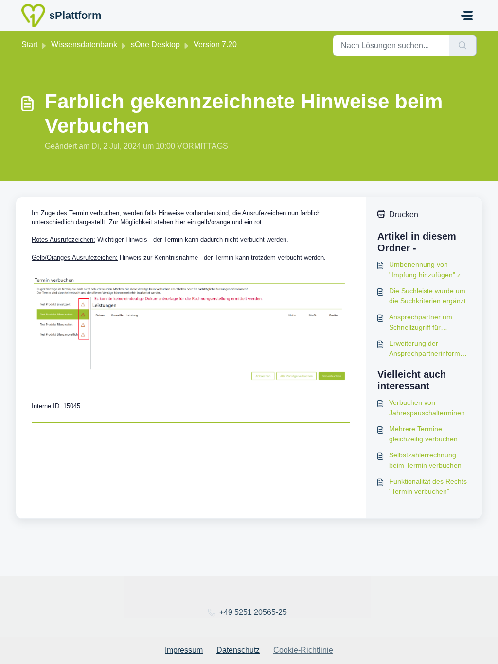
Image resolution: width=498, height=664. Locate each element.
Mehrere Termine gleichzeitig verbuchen (423, 434)
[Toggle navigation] (467, 15)
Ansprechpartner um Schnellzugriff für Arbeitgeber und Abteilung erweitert (429, 322)
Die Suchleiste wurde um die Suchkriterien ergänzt (427, 296)
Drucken (403, 214)
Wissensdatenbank (84, 44)
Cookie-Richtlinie (303, 650)
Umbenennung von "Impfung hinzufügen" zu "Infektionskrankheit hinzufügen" (426, 270)
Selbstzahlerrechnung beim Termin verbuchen (425, 460)
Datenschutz (238, 650)
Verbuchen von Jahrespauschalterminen (427, 408)
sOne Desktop (155, 44)
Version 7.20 (215, 44)
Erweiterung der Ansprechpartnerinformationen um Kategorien (428, 349)
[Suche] (463, 45)
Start (29, 44)
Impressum (184, 650)
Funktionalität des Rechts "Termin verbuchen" (428, 486)
